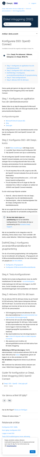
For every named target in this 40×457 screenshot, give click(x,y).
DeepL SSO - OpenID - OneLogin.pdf (15, 383)
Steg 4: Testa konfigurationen (16, 77)
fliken (11, 148)
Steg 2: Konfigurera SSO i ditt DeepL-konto (20, 70)
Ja (4, 400)
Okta (7, 123)
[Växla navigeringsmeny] (29, 3)
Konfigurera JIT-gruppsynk (14, 265)
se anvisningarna (28, 281)
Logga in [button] (33, 3)
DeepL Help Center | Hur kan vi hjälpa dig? (13, 8)
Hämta (11, 386)
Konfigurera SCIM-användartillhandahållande (21, 267)
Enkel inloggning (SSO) (19, 11)
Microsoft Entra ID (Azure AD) (15, 121)
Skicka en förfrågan (20, 410)
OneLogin (9, 125)
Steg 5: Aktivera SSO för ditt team (18, 80)
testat (18, 355)
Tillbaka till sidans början (10, 416)
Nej (9, 400)
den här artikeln (17, 261)
